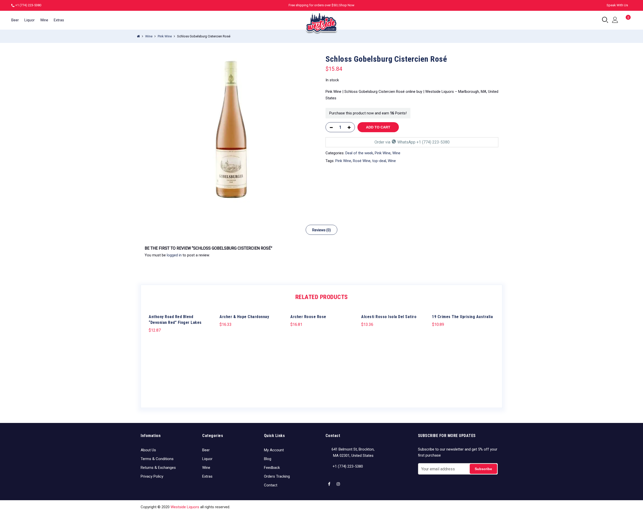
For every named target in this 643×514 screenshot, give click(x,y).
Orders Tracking (277, 476)
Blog (267, 459)
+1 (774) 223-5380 (28, 5)
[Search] (605, 20)
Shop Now (346, 5)
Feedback (272, 467)
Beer (15, 20)
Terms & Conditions (157, 459)
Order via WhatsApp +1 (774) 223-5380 (412, 142)
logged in (174, 255)
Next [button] (490, 353)
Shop (447, 507)
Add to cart (378, 127)
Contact (270, 485)
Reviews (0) (321, 230)
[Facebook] (330, 481)
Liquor (29, 20)
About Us (148, 450)
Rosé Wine (361, 161)
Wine (44, 20)
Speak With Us (617, 5)
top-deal (379, 161)
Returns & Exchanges (158, 467)
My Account (274, 450)
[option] (231, 129)
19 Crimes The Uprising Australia (462, 316)
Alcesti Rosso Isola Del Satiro (388, 316)
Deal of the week (359, 153)
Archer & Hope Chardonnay (244, 316)
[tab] (321, 230)
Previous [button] (153, 353)
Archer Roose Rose (308, 316)
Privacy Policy (152, 476)
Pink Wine (165, 36)
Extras (59, 20)
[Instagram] (339, 481)
